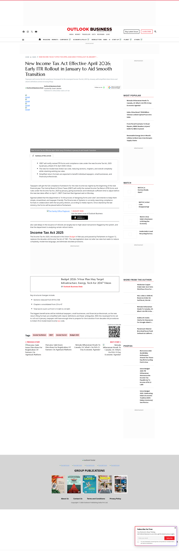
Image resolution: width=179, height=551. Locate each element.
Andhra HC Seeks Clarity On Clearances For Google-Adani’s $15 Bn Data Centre (145, 320)
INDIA (71, 34)
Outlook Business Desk (73, 286)
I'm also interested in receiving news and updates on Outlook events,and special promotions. (158, 542)
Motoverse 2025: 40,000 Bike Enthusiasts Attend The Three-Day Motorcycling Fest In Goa (147, 356)
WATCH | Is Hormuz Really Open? (143, 190)
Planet (126, 40)
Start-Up (115, 40)
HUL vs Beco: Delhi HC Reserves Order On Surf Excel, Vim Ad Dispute (145, 298)
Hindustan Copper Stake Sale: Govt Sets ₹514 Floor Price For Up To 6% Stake (145, 287)
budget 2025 (74, 332)
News (105, 40)
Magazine (46, 40)
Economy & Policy (80, 40)
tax (59, 318)
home (27, 57)
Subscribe (169, 538)
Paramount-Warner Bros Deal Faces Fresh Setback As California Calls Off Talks (145, 331)
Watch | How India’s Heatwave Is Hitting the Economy (146, 220)
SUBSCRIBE (146, 31)
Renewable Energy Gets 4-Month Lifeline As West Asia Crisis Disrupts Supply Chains (139, 138)
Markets (55, 40)
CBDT (51, 332)
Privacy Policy (115, 499)
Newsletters (97, 40)
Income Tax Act (61, 332)
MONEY (77, 34)
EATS (94, 34)
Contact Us (77, 499)
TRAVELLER (86, 34)
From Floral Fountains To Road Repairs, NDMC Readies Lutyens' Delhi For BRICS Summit (138, 126)
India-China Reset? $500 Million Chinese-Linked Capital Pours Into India (139, 114)
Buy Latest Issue (131, 31)
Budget (73, 236)
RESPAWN (100, 34)
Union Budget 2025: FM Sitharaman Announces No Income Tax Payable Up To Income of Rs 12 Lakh (145, 377)
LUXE (108, 34)
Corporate (64, 40)
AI (109, 40)
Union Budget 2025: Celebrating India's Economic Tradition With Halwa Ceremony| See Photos (146, 397)
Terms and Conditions (96, 499)
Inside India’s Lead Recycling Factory (146, 232)
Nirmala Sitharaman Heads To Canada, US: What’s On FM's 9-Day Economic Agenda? (139, 103)
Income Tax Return (39, 332)
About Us (65, 499)
